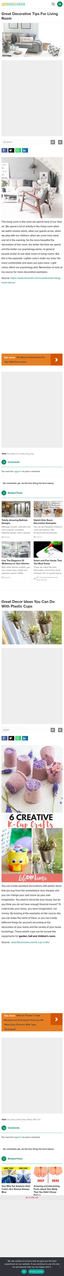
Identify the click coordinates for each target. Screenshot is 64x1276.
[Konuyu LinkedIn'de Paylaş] (25, 150)
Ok (24, 1271)
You (39, 1119)
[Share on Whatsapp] (18, 150)
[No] (60, 1266)
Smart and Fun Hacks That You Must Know (48, 562)
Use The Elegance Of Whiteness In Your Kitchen (15, 562)
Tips (32, 454)
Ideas (38, 580)
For (17, 454)
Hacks (49, 577)
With (35, 1119)
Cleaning (43, 577)
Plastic (29, 1119)
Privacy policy (36, 1271)
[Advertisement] (32, 98)
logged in (18, 471)
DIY (37, 577)
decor (13, 1119)
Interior (9, 142)
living (27, 454)
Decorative (11, 454)
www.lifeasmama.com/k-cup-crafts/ (30, 942)
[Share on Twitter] (11, 150)
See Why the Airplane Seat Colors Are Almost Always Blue (16, 1189)
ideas (24, 1119)
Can (8, 1119)
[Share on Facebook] (4, 150)
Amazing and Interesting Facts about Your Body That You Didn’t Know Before (47, 1191)
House (55, 577)
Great (22, 454)
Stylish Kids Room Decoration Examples (45, 522)
